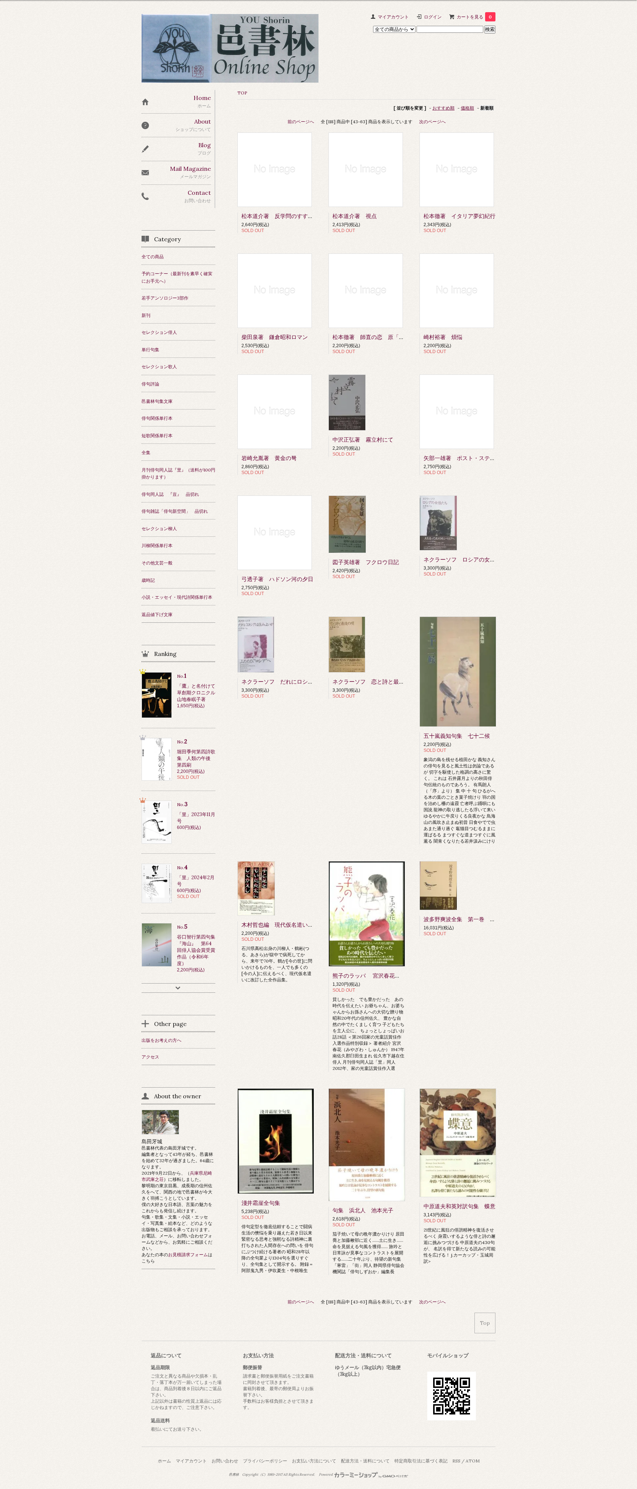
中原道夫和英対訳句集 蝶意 (459, 1206)
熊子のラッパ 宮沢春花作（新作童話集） (386, 975)
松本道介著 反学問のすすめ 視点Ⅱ (288, 216)
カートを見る (474, 17)
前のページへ (301, 121)
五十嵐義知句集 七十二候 (457, 735)
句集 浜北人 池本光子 (363, 1210)
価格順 (467, 108)
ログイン (433, 17)
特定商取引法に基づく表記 (421, 1461)
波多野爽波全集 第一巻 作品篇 (465, 919)
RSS (456, 1461)
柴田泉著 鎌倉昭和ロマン (274, 337)
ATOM (473, 1461)
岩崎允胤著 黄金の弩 (269, 458)
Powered (326, 1474)
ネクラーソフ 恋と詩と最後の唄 (374, 681)
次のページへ (432, 121)
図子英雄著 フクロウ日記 (366, 562)
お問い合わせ (225, 1461)
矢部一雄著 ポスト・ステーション (468, 458)
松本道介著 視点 (355, 216)
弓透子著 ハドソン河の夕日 (277, 579)
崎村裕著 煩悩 (443, 337)
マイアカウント (393, 17)
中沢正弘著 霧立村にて (363, 439)
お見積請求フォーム (188, 1254)
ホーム (164, 1461)
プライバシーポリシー (265, 1461)
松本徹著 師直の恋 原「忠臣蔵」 (377, 337)
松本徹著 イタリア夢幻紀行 (459, 216)
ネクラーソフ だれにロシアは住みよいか (294, 681)
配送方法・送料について (365, 1461)
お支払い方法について (314, 1461)
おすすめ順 (443, 108)
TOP (242, 93)
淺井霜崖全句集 (260, 1202)
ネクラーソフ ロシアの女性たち (465, 559)
